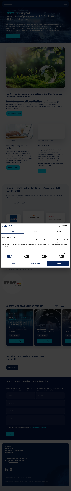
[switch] (26, 256)
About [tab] (59, 231)
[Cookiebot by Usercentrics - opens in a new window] (61, 226)
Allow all (58, 263)
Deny (13, 263)
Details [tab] (35, 231)
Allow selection (35, 263)
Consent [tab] (12, 231)
